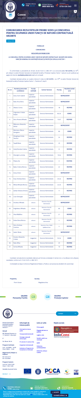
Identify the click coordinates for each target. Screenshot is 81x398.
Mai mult (5, 374)
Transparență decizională (26, 334)
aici (31, 394)
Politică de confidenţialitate (41, 347)
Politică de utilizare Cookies (42, 351)
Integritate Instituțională (26, 345)
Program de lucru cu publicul (42, 331)
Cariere (24, 18)
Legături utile (40, 335)
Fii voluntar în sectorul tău (27, 342)
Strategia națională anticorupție (25, 338)
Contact (60, 313)
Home (19, 18)
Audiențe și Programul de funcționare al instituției (26, 349)
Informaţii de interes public (25, 330)
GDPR (38, 343)
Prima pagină (40, 327)
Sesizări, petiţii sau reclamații (42, 339)
